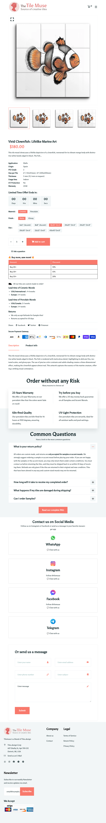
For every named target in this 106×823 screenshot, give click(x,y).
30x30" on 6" (25, 230)
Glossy (30, 218)
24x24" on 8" (85, 225)
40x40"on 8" (55, 230)
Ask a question (19, 251)
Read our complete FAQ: (53, 510)
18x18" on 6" (55, 225)
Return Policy (68, 741)
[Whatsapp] (5, 762)
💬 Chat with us (53, 550)
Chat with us (54, 579)
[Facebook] (14, 762)
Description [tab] (13, 345)
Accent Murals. (81, 400)
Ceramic (23, 211)
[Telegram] (18, 762)
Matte (22, 218)
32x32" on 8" (40, 230)
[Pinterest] (23, 762)
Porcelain (34, 211)
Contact (49, 741)
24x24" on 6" (70, 225)
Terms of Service (69, 736)
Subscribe (27, 791)
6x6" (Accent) (25, 225)
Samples (67, 400)
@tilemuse (56, 575)
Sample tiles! (38, 315)
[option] (53, 60)
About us (49, 736)
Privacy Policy (68, 746)
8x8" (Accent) (40, 225)
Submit (22, 710)
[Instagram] (9, 762)
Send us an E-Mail (15, 756)
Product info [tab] (31, 345)
